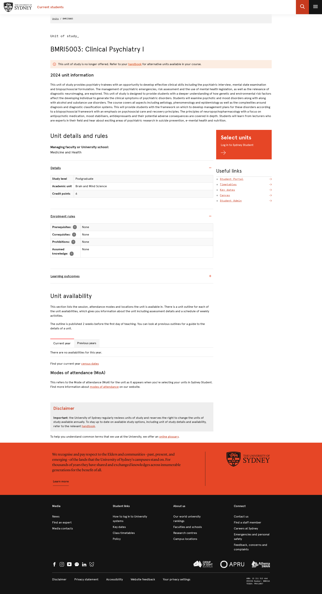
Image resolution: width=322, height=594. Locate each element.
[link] (70, 516)
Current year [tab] (62, 343)
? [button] (74, 227)
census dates (90, 363)
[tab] (131, 168)
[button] (302, 7)
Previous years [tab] (86, 343)
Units (55, 18)
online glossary (169, 436)
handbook (135, 64)
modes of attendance (104, 387)
